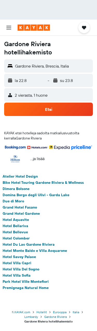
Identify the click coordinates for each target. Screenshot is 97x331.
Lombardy (31, 317)
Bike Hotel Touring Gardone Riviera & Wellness (43, 182)
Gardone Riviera (55, 317)
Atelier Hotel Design (20, 176)
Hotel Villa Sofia (17, 275)
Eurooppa (59, 312)
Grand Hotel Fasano (20, 207)
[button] (8, 27)
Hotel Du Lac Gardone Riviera (29, 244)
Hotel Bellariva (15, 226)
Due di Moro (13, 201)
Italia (76, 312)
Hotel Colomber (16, 238)
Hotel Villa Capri (17, 263)
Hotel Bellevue (15, 232)
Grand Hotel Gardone (21, 213)
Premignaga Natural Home (26, 287)
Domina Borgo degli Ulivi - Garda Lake (36, 195)
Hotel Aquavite (16, 219)
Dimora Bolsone (16, 188)
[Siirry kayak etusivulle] (34, 27)
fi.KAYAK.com (21, 312)
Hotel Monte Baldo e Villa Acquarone (35, 250)
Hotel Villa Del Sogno (21, 269)
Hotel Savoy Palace (19, 256)
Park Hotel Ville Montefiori (26, 281)
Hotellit (41, 312)
